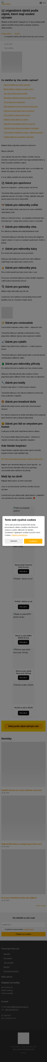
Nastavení (13, 541)
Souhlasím (33, 541)
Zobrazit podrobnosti (19, 535)
